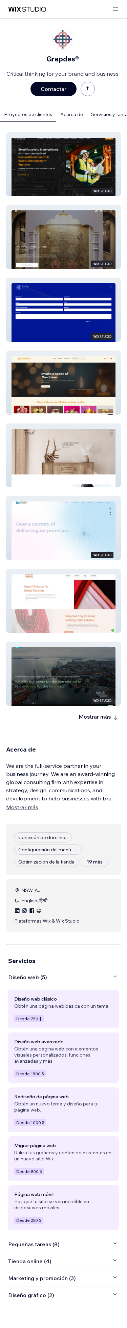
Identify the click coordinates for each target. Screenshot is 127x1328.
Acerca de (71, 114)
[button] (63, 164)
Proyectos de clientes (28, 114)
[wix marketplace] (27, 9)
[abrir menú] (115, 9)
